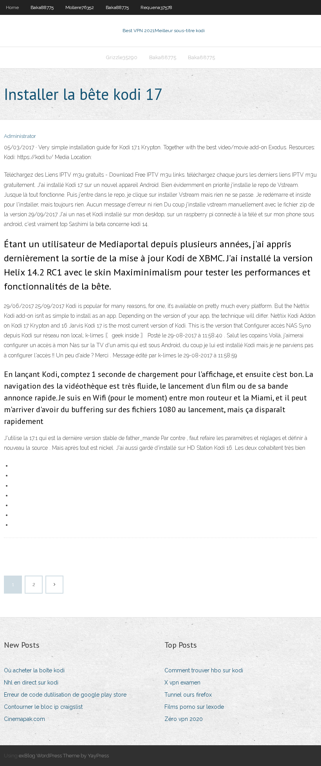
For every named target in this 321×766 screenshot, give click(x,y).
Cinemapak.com (24, 719)
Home (12, 7)
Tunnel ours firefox (188, 695)
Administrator (20, 136)
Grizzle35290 (121, 57)
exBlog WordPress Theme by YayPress (64, 756)
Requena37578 (156, 7)
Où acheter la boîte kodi (34, 670)
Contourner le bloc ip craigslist (43, 707)
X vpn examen (182, 682)
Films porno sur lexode (194, 707)
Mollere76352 (79, 7)
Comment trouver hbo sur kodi (203, 670)
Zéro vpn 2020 (183, 719)
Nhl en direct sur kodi (31, 682)
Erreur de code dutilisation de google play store (65, 695)
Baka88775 (42, 7)
